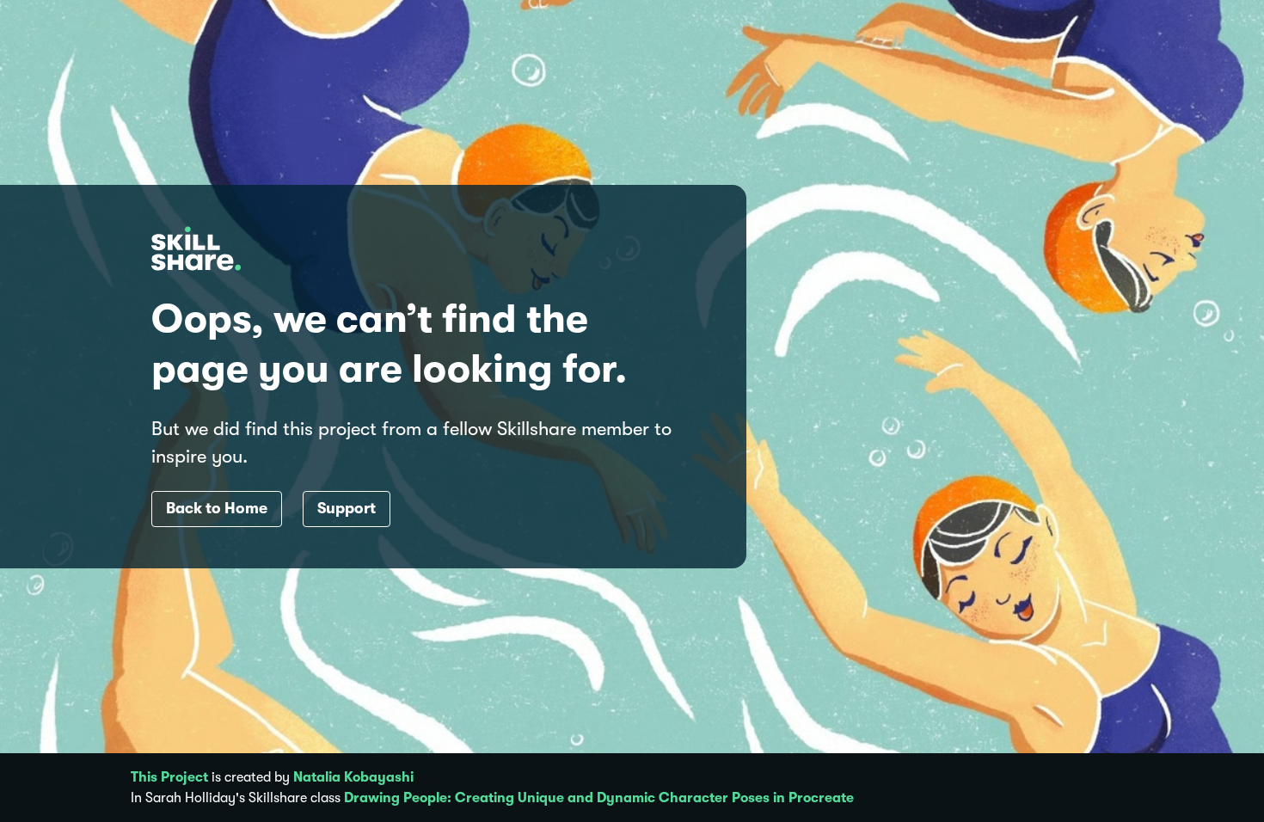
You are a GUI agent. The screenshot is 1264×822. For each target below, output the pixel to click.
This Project (169, 777)
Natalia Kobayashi (353, 777)
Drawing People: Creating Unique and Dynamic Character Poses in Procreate (599, 798)
